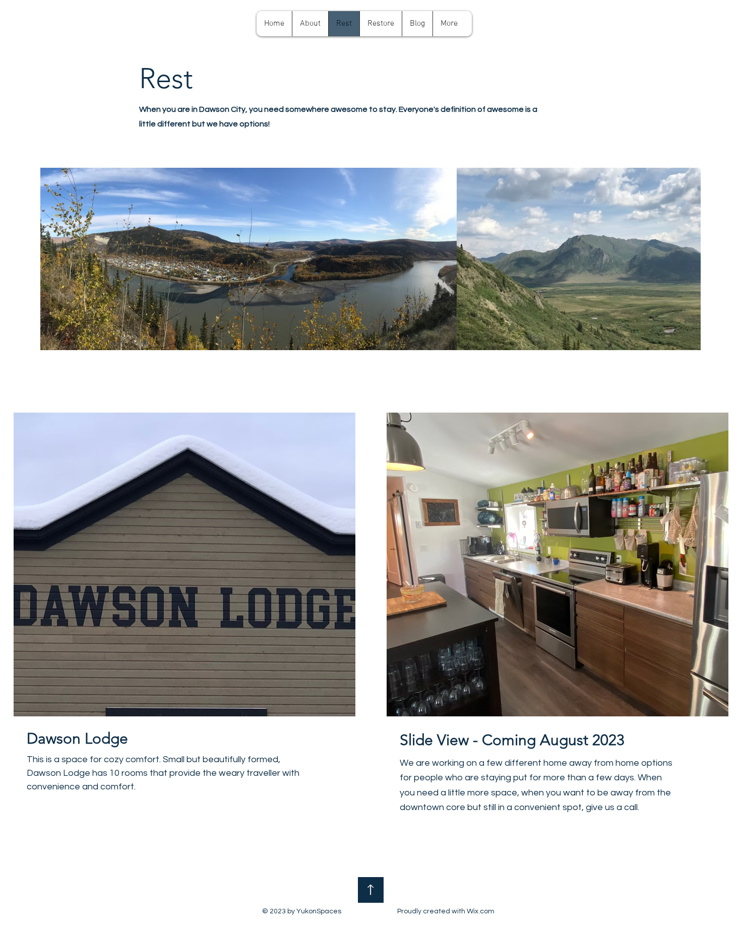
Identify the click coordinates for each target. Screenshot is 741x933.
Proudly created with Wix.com (446, 911)
